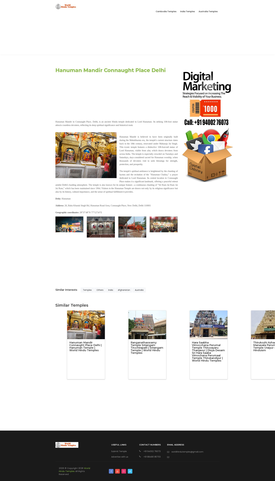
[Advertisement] (137, 34)
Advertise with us (119, 456)
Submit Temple (119, 451)
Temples (87, 290)
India (110, 290)
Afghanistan (124, 290)
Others (100, 290)
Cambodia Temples (166, 11)
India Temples (187, 11)
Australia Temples (208, 11)
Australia (139, 290)
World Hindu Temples (74, 470)
